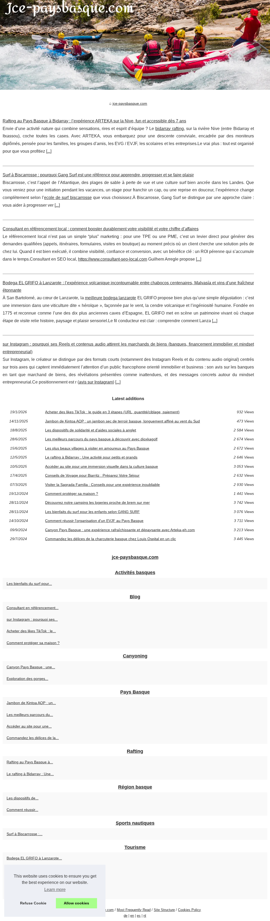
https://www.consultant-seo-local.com (112, 259)
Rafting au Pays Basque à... (30, 762)
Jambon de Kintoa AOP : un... (31, 703)
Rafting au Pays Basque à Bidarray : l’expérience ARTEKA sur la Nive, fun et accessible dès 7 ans (94, 121)
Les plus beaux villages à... (29, 870)
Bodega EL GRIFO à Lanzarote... (34, 858)
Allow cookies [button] (76, 903)
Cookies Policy (189, 910)
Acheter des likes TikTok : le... (31, 631)
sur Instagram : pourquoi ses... (32, 619)
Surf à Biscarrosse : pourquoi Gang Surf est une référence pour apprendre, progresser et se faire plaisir (98, 175)
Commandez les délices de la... (33, 738)
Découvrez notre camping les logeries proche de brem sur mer (97, 502)
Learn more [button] (55, 889)
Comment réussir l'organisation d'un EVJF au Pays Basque (94, 520)
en (132, 916)
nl (144, 916)
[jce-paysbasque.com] (135, 45)
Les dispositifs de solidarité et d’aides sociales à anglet (90, 430)
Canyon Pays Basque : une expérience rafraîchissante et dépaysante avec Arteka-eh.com (120, 530)
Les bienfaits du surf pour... (29, 583)
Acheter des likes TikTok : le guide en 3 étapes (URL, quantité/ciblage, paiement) (112, 412)
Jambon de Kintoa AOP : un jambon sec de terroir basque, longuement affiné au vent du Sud (122, 421)
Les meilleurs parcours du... (30, 715)
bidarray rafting (169, 128)
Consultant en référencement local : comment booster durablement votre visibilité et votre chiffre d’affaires (101, 229)
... (48, 151)
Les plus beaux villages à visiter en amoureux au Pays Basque (97, 448)
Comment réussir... (22, 810)
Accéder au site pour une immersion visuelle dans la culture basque (101, 466)
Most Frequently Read (134, 910)
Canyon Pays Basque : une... (31, 667)
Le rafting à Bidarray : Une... (30, 774)
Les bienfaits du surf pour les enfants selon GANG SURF (92, 512)
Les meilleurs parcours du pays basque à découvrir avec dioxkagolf (101, 439)
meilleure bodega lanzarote (110, 298)
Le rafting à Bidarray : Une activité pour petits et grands (91, 457)
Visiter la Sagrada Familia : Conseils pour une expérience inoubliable (102, 484)
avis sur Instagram (96, 382)
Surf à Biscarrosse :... (24, 834)
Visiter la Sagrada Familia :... (31, 893)
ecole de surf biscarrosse (67, 197)
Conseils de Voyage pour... (29, 881)
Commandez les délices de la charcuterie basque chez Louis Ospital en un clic (110, 539)
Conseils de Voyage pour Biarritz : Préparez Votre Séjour (92, 475)
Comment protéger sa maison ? (71, 493)
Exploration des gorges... (27, 678)
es (139, 916)
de (125, 916)
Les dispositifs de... (22, 798)
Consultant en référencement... (33, 608)
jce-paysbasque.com (130, 103)
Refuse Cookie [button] (33, 903)
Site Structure (164, 910)
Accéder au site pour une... (29, 726)
